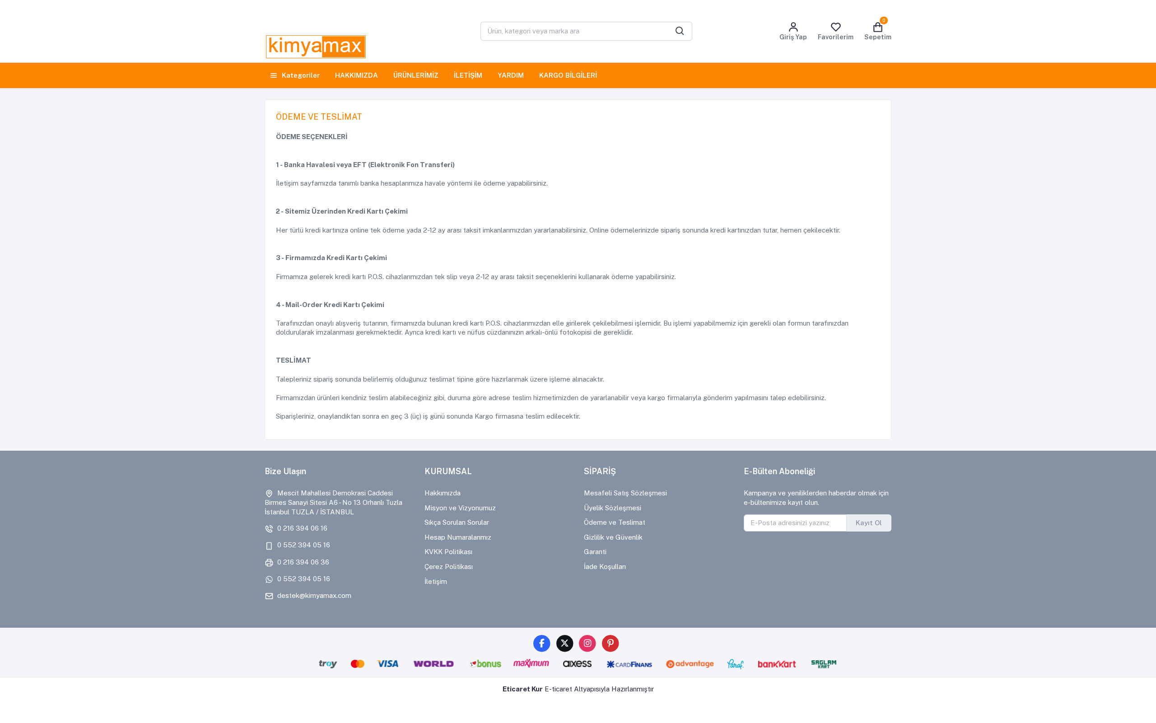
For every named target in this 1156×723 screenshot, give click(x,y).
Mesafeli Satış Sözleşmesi (625, 493)
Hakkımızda (442, 493)
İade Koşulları (605, 566)
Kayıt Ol (869, 523)
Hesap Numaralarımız (457, 537)
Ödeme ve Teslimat (614, 522)
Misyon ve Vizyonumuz (460, 508)
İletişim (435, 581)
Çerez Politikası (448, 566)
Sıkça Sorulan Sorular (456, 522)
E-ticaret (558, 689)
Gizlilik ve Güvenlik (613, 537)
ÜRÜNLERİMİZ (415, 75)
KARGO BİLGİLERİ (568, 75)
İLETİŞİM (468, 75)
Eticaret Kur (523, 689)
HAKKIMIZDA (356, 75)
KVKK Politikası (448, 551)
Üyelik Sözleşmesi (612, 508)
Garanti (595, 551)
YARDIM (511, 75)
